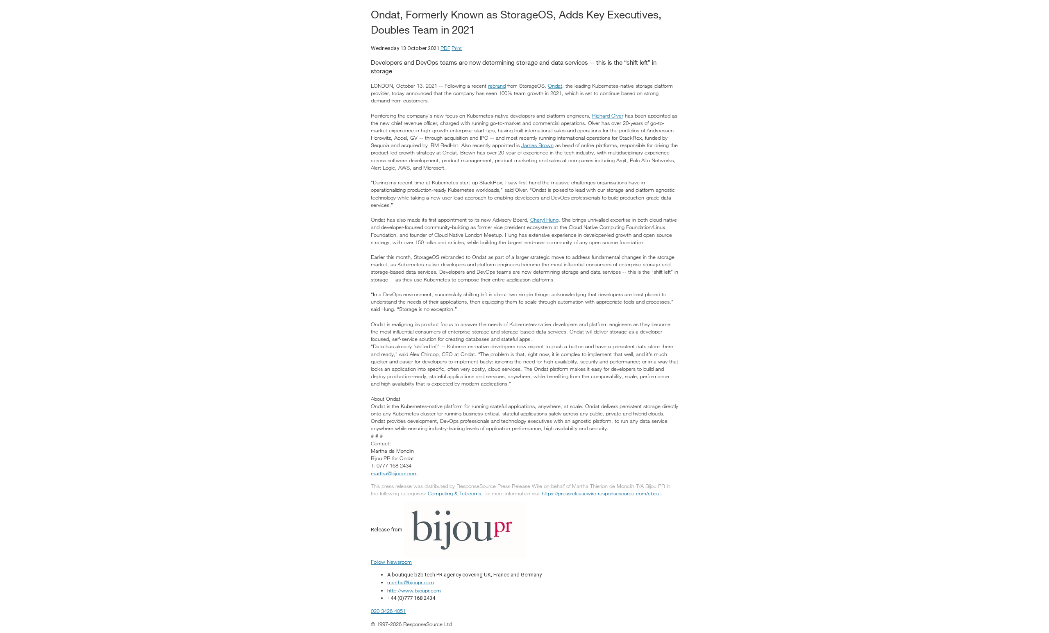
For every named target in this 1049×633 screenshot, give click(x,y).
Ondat (555, 85)
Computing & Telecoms (454, 493)
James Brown (537, 145)
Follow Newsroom (391, 561)
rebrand (497, 85)
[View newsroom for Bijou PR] (465, 529)
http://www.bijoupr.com (414, 590)
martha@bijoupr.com (394, 473)
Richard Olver (607, 115)
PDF (445, 48)
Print (457, 48)
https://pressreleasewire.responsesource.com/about (601, 493)
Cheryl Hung (544, 219)
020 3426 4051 (388, 611)
